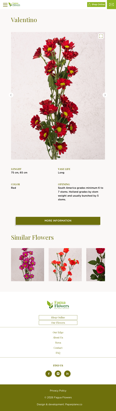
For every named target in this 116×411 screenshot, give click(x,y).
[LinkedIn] (67, 374)
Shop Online (98, 4)
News (58, 342)
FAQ (58, 352)
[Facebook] (48, 374)
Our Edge (58, 332)
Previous (11, 95)
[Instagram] (58, 374)
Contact (58, 347)
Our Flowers (58, 322)
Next (105, 95)
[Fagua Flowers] (58, 95)
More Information (58, 221)
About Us (58, 337)
